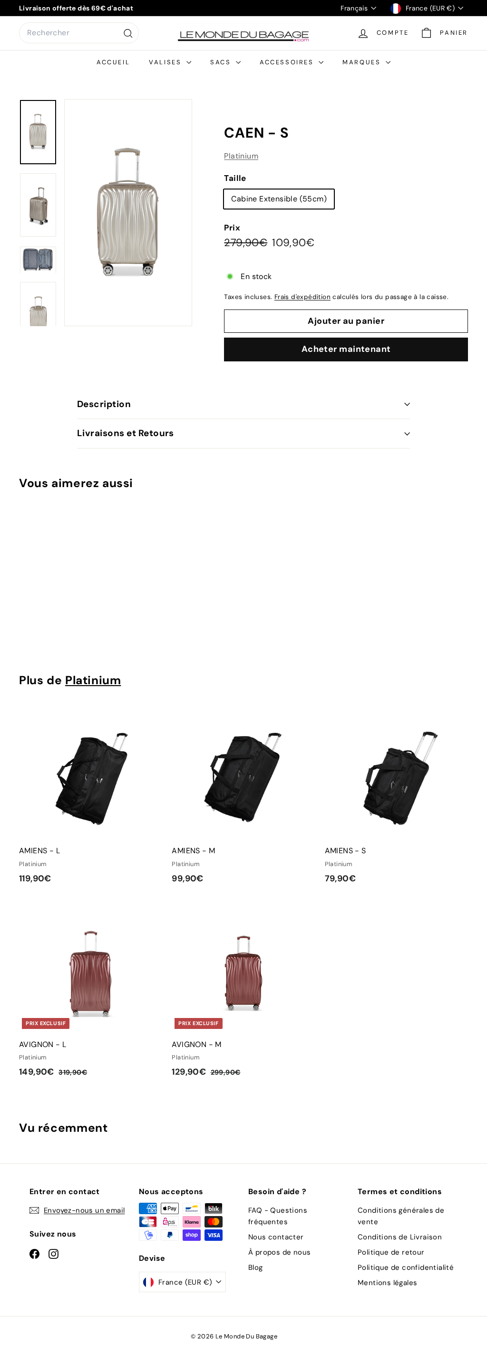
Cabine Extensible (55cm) (279, 199)
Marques (362, 62)
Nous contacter (276, 1237)
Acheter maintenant (346, 349)
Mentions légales (387, 1282)
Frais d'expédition (302, 297)
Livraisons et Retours (125, 433)
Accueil (113, 62)
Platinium (241, 156)
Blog (255, 1267)
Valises (166, 62)
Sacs (222, 62)
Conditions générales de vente (401, 1216)
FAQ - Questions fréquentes (277, 1216)
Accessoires (288, 62)
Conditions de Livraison (400, 1237)
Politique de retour (391, 1252)
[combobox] (79, 32)
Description (104, 404)
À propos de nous (279, 1252)
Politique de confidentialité (406, 1267)
